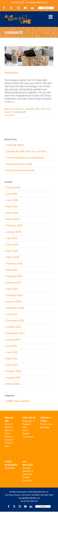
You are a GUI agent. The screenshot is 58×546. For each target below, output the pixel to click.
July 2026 (11, 194)
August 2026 (13, 187)
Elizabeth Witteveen (15, 109)
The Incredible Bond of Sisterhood (25, 157)
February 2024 (14, 276)
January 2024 (13, 282)
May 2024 (11, 270)
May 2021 (11, 358)
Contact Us (27, 480)
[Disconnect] (29, 56)
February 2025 (14, 263)
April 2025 (12, 251)
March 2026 (12, 219)
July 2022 (11, 314)
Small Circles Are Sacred (20, 170)
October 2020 (13, 371)
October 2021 (13, 327)
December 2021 (15, 320)
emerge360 (10, 468)
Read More (9, 115)
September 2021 (15, 333)
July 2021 (11, 346)
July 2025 (11, 238)
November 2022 (15, 308)
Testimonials (28, 437)
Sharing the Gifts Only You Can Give (26, 151)
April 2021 (12, 365)
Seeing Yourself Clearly (19, 164)
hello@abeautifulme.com (36, 2)
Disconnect (11, 72)
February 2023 (14, 295)
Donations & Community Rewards (27, 474)
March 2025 (12, 257)
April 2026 (12, 213)
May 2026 (11, 206)
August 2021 (13, 339)
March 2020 (12, 384)
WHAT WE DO (29, 418)
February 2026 (14, 225)
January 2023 (13, 301)
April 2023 (12, 289)
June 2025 (12, 244)
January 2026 (13, 232)
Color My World (15, 145)
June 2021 (12, 352)
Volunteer (26, 468)
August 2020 (13, 377)
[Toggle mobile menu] (51, 16)
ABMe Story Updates (18, 401)
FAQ (24, 427)
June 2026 (12, 200)
